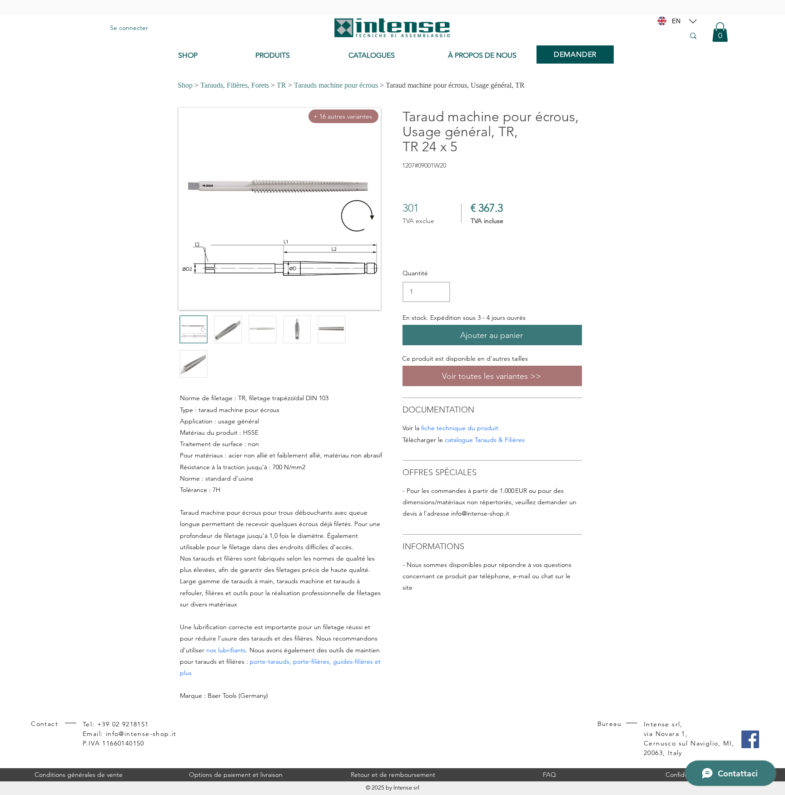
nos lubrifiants (226, 650)
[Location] (692, 21)
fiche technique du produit (459, 428)
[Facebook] (750, 739)
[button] (720, 32)
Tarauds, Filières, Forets (234, 85)
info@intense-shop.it (480, 513)
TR (281, 85)
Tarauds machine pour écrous (336, 85)
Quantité (415, 273)
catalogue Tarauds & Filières (485, 440)
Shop (185, 85)
